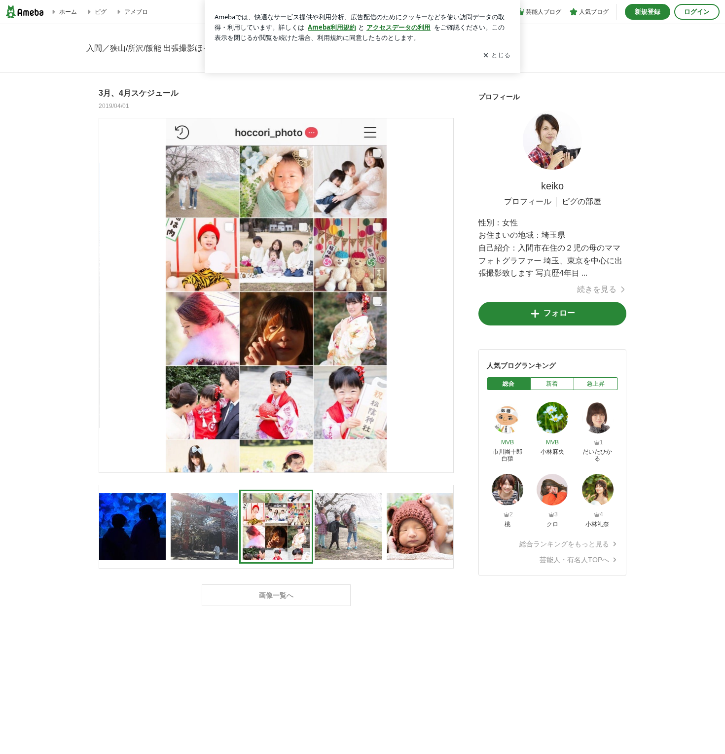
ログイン (697, 11)
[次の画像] (443, 295)
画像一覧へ (276, 595)
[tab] (509, 383)
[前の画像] (109, 295)
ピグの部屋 (581, 201)
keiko (552, 185)
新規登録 (647, 11)
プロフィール (527, 201)
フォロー (559, 313)
